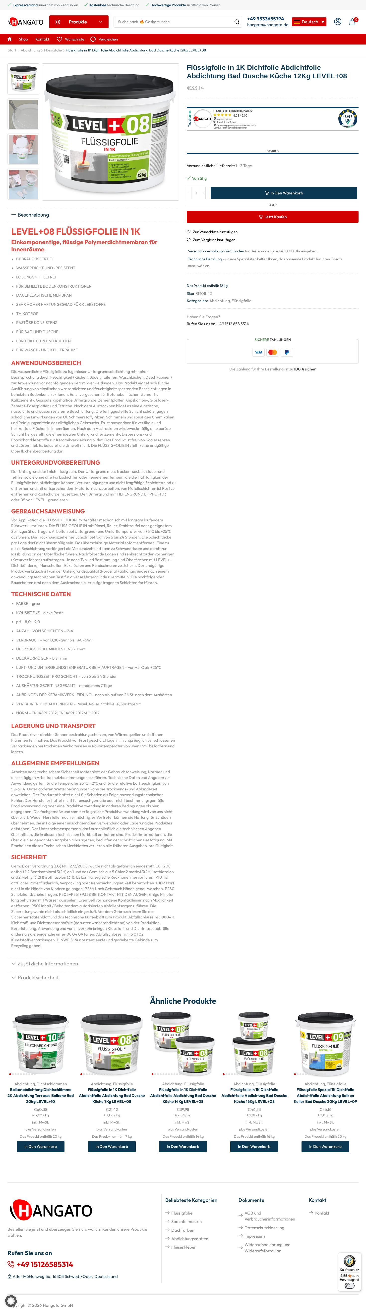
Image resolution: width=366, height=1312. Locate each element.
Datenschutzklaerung (264, 1227)
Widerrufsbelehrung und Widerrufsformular (267, 1247)
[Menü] (358, 1255)
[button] (337, 21)
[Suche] (237, 21)
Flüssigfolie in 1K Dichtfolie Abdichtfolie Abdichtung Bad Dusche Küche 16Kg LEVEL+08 (254, 1095)
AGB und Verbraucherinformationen (269, 1216)
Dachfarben (182, 1230)
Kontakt (322, 1213)
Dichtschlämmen (52, 1083)
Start (12, 50)
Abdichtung (30, 50)
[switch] (350, 1286)
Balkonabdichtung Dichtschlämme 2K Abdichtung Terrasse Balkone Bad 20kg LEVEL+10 (40, 1095)
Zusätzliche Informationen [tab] (48, 963)
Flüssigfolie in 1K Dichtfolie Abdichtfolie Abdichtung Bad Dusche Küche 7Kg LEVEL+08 (112, 1095)
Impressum (254, 1236)
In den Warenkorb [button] (64, 1044)
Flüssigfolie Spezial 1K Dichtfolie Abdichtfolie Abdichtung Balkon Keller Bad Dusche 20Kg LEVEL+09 (325, 1095)
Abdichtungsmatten (189, 1238)
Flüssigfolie (53, 50)
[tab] (93, 215)
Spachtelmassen (186, 1221)
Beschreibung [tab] (33, 214)
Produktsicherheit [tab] (38, 977)
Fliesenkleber (183, 1247)
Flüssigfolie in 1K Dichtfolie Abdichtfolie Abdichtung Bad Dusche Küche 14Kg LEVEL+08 (183, 1095)
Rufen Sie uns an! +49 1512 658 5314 (218, 323)
